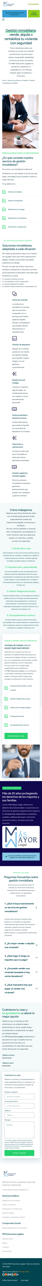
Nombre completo (11, 1092)
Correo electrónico (11, 1101)
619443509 (6, 1066)
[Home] (9, 4)
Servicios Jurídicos (10, 1195)
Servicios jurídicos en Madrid (18, 80)
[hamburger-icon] (3, 19)
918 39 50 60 (7, 1058)
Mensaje (7, 1120)
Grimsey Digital (24, 1272)
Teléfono (7, 1111)
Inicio (4, 80)
